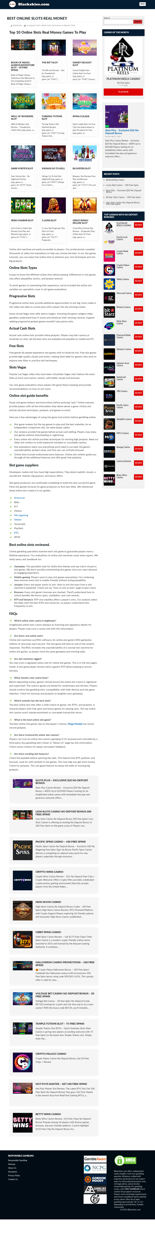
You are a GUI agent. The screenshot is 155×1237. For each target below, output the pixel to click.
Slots (73, 26)
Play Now (123, 92)
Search (107, 18)
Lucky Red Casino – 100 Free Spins (122, 185)
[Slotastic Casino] (109, 354)
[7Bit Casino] (109, 396)
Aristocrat (19, 498)
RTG (16, 533)
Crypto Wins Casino (49, 872)
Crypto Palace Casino (51, 1054)
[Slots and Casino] (109, 298)
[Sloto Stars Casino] (109, 326)
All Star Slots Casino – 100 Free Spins (123, 197)
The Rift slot (50, 63)
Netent (17, 519)
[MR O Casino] (109, 438)
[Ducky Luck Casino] (109, 242)
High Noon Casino (48, 902)
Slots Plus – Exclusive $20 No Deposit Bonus (122, 131)
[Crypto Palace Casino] (109, 270)
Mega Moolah (75, 724)
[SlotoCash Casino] (109, 382)
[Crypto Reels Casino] (109, 256)
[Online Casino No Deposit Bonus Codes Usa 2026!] (29, 4)
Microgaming (21, 515)
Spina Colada (81, 116)
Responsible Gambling (17, 1161)
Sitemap (11, 1164)
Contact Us (13, 1179)
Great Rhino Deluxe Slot (80, 221)
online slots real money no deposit (55, 26)
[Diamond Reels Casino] (109, 340)
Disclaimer (12, 1172)
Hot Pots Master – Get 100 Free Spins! (61, 1084)
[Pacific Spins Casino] (109, 410)
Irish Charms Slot (22, 220)
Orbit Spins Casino (48, 932)
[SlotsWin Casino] (109, 424)
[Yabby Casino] (109, 284)
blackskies (17, 26)
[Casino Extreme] (109, 466)
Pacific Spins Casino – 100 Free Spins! (61, 841)
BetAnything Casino (115, 180)
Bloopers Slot (82, 168)
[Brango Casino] (109, 452)
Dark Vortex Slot (22, 168)
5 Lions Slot (49, 220)
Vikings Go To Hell (53, 168)
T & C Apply (123, 85)
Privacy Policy (14, 1176)
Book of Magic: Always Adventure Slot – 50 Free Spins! (23, 66)
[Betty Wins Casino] (109, 480)
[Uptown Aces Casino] (109, 368)
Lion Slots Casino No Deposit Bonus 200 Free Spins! (123, 203)
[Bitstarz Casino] (109, 312)
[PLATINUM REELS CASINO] (123, 56)
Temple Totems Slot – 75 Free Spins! (60, 1023)
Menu (142, 4)
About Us (12, 1168)
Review (138, 225)
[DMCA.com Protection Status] (125, 1166)
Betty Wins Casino (48, 1114)
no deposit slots (33, 26)
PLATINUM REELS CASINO (123, 79)
